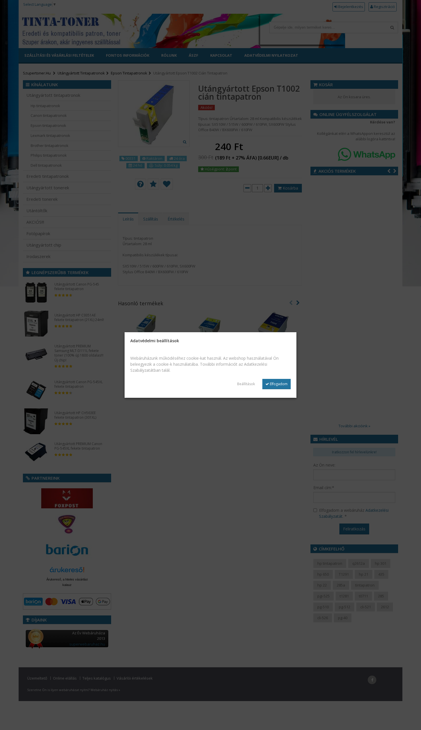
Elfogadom (278, 383)
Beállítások (246, 383)
